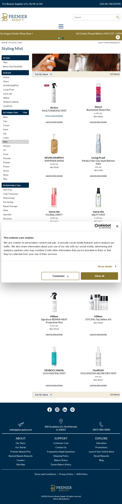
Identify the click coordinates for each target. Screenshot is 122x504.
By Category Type (10, 112)
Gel (4, 133)
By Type (6, 58)
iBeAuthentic (64, 499)
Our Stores (20, 447)
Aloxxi (6, 81)
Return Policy (61, 460)
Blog (101, 460)
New (5, 62)
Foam (5, 129)
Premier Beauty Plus (20, 451)
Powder (6, 162)
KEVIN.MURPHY (11, 85)
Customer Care (60, 443)
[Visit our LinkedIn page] (65, 409)
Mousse (6, 146)
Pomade (7, 158)
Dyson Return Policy (61, 464)
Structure (7, 218)
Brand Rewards (101, 456)
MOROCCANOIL (11, 102)
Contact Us (60, 447)
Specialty (7, 214)
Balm (5, 117)
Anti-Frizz (7, 189)
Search (117, 17)
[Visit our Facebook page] (49, 409)
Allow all (99, 276)
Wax (5, 179)
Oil (4, 150)
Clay (5, 121)
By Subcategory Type (12, 185)
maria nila (7, 93)
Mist (5, 142)
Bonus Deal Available (12, 66)
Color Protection (10, 194)
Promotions (101, 447)
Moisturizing (8, 198)
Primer (6, 166)
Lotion (6, 137)
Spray (5, 175)
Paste (5, 154)
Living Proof (8, 89)
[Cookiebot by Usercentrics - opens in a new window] (97, 226)
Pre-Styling (8, 202)
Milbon (6, 98)
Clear (25, 112)
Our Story (20, 443)
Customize (58, 276)
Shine (5, 210)
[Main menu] (61, 26)
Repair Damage (10, 206)
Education (101, 443)
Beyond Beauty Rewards (21, 456)
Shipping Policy (61, 456)
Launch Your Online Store (101, 451)
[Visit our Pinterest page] (72, 409)
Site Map (20, 464)
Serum (6, 170)
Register (115, 3)
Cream (6, 125)
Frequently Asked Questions (61, 451)
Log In (104, 3)
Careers (20, 460)
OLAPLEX (7, 106)
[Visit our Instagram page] (57, 409)
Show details (105, 266)
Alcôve (6, 77)
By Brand (7, 73)
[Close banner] (117, 226)
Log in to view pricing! (54, 122)
